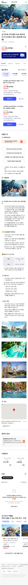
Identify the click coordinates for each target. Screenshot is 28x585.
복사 (25, 421)
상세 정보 (21, 98)
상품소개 (10, 63)
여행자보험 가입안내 (6, 566)
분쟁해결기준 (20, 566)
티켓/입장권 (6, 521)
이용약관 (3, 564)
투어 (13, 521)
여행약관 (14, 566)
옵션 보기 (9, 98)
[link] (14, 149)
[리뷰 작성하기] (25, 474)
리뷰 (24, 63)
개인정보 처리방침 (23, 564)
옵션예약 (3, 63)
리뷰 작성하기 (14, 506)
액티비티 (18, 521)
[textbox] (14, 157)
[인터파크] (3, 2)
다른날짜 (22, 69)
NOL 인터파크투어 (7, 477)
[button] (14, 142)
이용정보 (17, 63)
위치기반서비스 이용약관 (12, 564)
